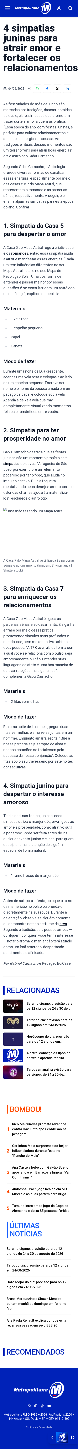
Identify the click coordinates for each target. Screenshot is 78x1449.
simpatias (11, 463)
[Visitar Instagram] (35, 1406)
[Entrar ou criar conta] (59, 8)
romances (19, 253)
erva (63, 924)
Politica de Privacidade (39, 1427)
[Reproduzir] (73, 1437)
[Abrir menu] (7, 8)
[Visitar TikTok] (42, 1406)
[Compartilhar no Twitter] (57, 89)
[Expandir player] (52, 1437)
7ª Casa (37, 647)
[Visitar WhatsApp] (29, 1406)
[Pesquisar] (70, 8)
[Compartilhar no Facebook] (47, 89)
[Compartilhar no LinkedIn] (67, 89)
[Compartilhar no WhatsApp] (37, 89)
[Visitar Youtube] (49, 1406)
